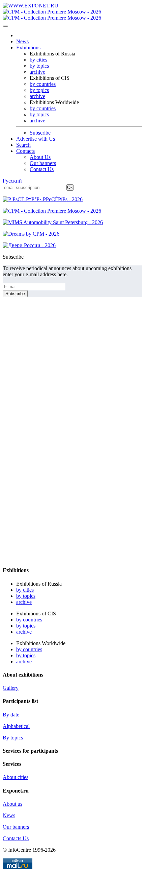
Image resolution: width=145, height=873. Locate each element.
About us (12, 804)
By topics (13, 737)
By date (11, 714)
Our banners (43, 163)
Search (23, 145)
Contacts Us (16, 838)
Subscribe (40, 133)
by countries (43, 84)
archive (37, 72)
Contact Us (42, 169)
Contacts (25, 151)
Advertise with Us (35, 139)
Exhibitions (28, 47)
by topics (39, 66)
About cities (15, 777)
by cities (38, 60)
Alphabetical (16, 726)
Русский (12, 181)
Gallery (11, 688)
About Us (40, 157)
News (22, 41)
